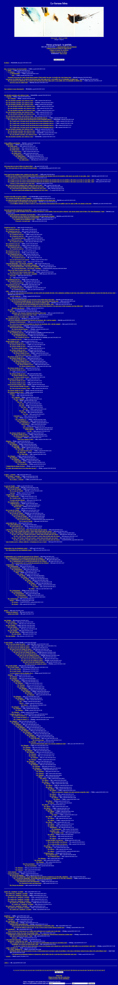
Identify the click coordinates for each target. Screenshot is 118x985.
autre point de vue (11, 523)
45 (83, 970)
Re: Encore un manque (16, 875)
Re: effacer (43, 778)
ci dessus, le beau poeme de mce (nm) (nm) (22, 183)
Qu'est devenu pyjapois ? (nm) (17, 384)
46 (85, 970)
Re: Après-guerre (28, 427)
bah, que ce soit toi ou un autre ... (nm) (21, 936)
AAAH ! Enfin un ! (15, 296)
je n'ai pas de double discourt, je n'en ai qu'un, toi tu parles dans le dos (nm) (32, 299)
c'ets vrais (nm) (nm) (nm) (13, 939)
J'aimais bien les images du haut (15, 466)
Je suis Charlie (8, 642)
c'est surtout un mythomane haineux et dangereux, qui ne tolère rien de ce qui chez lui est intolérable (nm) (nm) (44, 954)
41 (76, 970)
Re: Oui (19, 402)
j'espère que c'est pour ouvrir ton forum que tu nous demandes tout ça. (26, 118)
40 (75, 970)
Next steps (13, 275)
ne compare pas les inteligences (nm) (24, 219)
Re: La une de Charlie (12, 487)
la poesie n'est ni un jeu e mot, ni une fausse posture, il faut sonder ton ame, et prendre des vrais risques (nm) (39, 77)
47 (87, 970)
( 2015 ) (6, 962)
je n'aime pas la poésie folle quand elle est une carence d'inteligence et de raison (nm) (30, 200)
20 (40, 970)
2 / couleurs (11, 72)
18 (37, 970)
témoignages (53, 827)
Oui (17, 400)
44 (81, 970)
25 (49, 970)
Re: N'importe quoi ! (52, 854)
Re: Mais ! (55, 814)
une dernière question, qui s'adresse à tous (16, 95)
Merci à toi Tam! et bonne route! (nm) (19, 270)
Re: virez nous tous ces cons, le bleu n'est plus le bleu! (21, 168)
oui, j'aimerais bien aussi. (24, 450)
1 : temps (8, 70)
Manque (8, 441)
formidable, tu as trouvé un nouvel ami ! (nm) (25, 944)
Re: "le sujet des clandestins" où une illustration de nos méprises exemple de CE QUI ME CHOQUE (43, 878)
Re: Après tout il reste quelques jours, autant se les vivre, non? (24, 185)
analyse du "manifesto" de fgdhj (13, 891)
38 (71, 970)
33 (62, 970)
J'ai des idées (17, 460)
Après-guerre (25, 424)
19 (38, 970)
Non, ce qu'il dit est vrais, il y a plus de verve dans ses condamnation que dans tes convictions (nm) (38, 942)
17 (35, 970)
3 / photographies (15, 73)
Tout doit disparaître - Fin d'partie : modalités (19, 263)
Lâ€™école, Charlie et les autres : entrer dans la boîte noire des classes (26, 529)
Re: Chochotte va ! (21, 419)
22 (43, 970)
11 (24, 970)
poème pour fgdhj (13, 614)
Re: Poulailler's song (58, 832)
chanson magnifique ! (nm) (18, 261)
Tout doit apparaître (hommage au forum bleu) (18, 210)
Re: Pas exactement (29, 864)
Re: (16, 343)
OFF (7, 291)
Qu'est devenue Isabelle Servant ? (19, 386)
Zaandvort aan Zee (9, 227)
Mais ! (51, 813)
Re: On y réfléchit (19, 399)
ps (10, 277)
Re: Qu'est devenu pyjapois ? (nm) (20, 388)
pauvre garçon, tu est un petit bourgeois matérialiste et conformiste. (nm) (33, 925)
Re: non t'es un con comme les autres (18, 646)
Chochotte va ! (18, 416)
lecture (12, 600)
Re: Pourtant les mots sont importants (28, 881)
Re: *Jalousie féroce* (18, 505)
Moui (17, 572)
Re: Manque (11, 442)
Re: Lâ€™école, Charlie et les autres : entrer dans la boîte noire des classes (30, 531)
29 (56, 970)
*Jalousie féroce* (15, 503)
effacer (40, 777)
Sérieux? (12, 393)
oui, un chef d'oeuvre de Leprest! (19, 259)
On (9, 298)
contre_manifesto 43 (12, 948)
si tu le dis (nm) (35, 738)
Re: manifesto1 (10, 917)
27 (52, 970)
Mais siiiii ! (17, 447)
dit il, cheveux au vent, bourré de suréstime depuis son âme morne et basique (32, 216)
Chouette (8, 96)
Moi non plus (17, 506)
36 (68, 970)
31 (59, 970)
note (13, 75)
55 (101, 970)
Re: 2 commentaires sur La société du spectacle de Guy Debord (24, 558)
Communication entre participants (66, 47)
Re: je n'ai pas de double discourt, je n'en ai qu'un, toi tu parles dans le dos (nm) (35, 301)
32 (61, 970)
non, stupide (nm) (13, 922)
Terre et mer (54, 38)
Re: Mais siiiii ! (20, 449)
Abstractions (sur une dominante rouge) (15, 548)
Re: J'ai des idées (20, 462)
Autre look (59, 975)
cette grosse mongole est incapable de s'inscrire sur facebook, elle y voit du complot (32, 320)
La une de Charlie (9, 486)
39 (73, 970)
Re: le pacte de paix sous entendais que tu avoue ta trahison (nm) (35, 304)
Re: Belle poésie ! (13, 146)
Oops (13, 395)
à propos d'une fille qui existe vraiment (15, 196)
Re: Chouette (12, 98)
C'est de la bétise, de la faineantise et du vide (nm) (22, 201)
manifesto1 (7, 916)
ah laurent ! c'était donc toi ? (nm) (18, 941)
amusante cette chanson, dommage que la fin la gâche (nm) (29, 313)
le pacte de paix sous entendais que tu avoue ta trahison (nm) (31, 302)
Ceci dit (29, 431)
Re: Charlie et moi (13, 496)
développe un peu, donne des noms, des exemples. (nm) (22, 933)
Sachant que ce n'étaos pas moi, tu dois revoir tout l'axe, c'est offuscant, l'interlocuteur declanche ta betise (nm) (40, 934)
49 (90, 970)
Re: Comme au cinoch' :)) (19, 715)
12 (26, 970)
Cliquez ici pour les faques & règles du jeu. (59, 48)
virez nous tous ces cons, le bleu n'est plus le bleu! (18, 166)
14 (30, 970)
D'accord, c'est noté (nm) (23, 221)
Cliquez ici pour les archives (59, 50)
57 (104, 970)
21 (42, 970)
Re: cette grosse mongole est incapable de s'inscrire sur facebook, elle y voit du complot (35, 324)
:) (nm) (18, 508)
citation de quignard (12, 612)
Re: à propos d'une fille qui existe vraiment (18, 198)
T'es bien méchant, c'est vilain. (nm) (18, 317)
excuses (8, 956)
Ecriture (6, 62)
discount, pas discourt (18, 308)
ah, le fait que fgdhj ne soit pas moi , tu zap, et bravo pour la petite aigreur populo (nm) (39, 927)
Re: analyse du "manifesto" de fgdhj (16, 893)
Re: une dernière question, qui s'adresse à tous (19, 100)
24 (47, 970)
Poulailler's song (54, 831)
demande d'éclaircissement (17, 322)
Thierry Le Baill (62, 38)
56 (102, 970)
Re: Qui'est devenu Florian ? (20, 329)
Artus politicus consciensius (12, 143)
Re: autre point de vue (14, 524)
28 (54, 970)
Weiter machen (29, 429)
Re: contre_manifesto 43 (15, 949)
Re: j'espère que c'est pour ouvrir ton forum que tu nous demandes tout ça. (30, 119)
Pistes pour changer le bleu (25, 439)
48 (88, 970)
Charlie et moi (10, 494)
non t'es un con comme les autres (15, 644)
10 (23, 970)
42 (78, 970)
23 (45, 970)
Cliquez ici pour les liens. (59, 52)
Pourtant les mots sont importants (25, 880)
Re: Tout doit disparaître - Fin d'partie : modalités (22, 265)
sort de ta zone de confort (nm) (19, 82)
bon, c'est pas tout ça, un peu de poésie (15, 69)
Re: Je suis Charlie (11, 665)
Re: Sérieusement (13, 566)
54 (99, 970)
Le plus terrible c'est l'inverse (54, 840)
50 (92, 970)
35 (66, 970)
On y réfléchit (16, 397)
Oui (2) (21, 703)
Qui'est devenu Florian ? (17, 327)
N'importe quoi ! (49, 853)
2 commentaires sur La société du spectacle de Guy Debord (21, 556)
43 (80, 970)
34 (64, 970)
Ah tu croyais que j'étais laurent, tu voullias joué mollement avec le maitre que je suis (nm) (34, 931)
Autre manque (12, 872)
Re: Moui (20, 574)
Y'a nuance (19, 437)
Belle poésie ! (10, 144)
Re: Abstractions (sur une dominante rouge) (19, 550)
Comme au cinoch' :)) (16, 714)
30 (57, 970)
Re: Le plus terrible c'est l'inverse (57, 842)
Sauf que (12, 493)
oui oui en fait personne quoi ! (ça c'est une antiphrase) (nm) (48, 743)
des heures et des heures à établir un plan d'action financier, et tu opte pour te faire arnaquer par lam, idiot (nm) (50, 306)
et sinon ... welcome (9, 474)
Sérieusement (10, 564)
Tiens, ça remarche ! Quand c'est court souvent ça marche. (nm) (70, 792)
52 (95, 970)
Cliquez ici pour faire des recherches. (59, 977)
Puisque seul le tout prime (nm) (19, 924)
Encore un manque (13, 873)
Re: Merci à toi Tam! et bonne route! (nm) (22, 272)
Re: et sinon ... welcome (13, 476)
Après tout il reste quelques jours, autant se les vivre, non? (21, 174)
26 (50, 970)
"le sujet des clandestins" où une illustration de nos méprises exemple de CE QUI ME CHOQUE (40, 876)
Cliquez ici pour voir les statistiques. (59, 978)
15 (31, 970)
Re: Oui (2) (24, 705)
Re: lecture (15, 602)
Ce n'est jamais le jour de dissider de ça (21, 673)
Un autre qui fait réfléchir (17, 500)
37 (69, 970)
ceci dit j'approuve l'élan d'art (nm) (18, 177)
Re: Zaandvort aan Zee (13, 229)
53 (97, 970)
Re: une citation (10, 622)
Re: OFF (10, 310)
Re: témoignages (56, 829)
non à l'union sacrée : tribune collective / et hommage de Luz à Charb (26, 542)
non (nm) (10, 919)
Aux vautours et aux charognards (14, 89)
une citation (7, 620)
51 (94, 970)
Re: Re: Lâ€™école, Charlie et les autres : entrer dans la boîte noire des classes (33, 533)
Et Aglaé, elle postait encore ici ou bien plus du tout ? (21, 468)
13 (28, 970)
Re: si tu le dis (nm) (38, 740)
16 (33, 970)
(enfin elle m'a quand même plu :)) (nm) (25, 314)
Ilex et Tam (63, 53)
